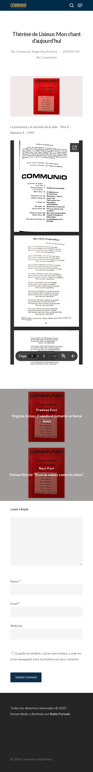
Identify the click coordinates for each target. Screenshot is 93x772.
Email (15, 603)
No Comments (47, 57)
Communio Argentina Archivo (36, 51)
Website (16, 626)
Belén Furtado (60, 714)
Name (15, 581)
